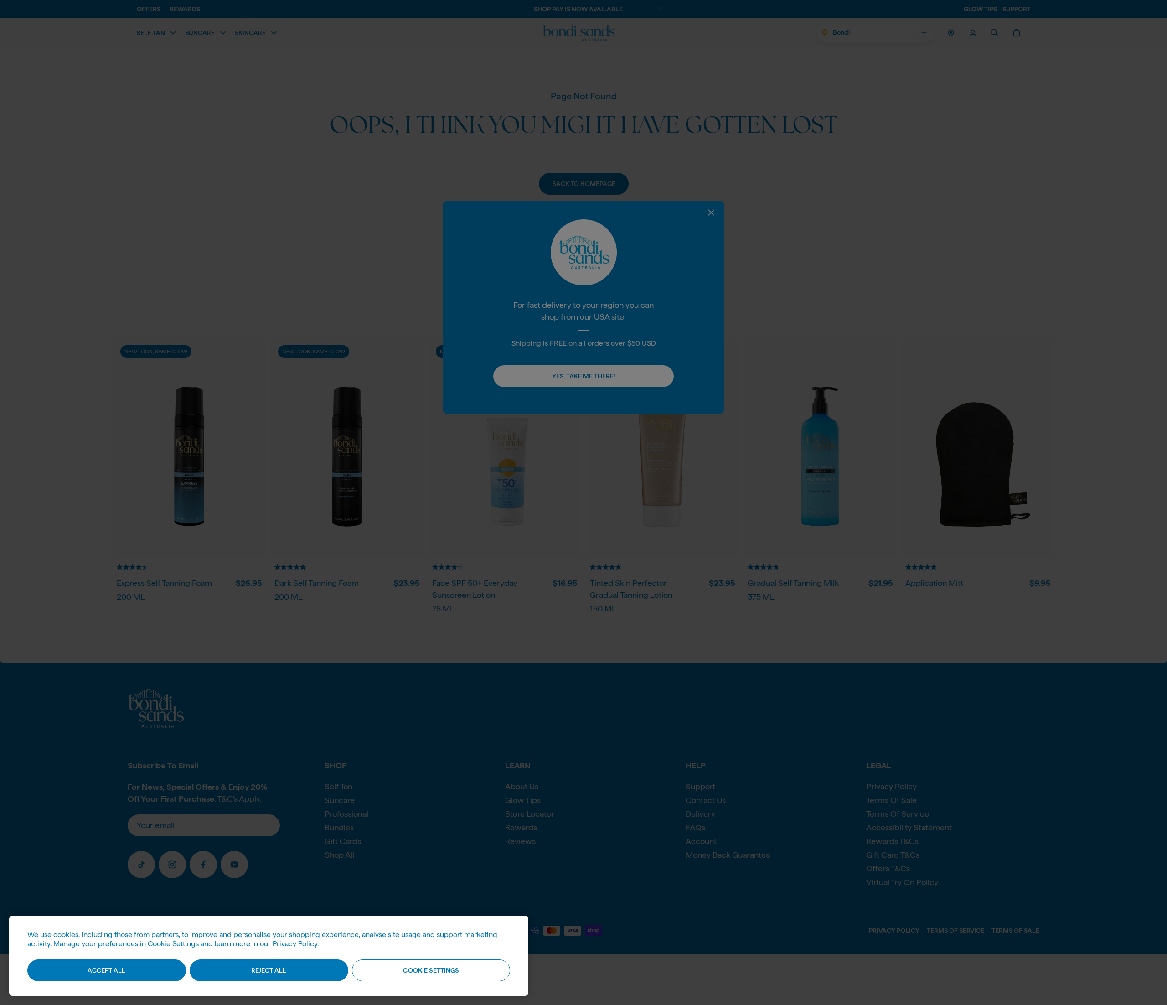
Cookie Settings (431, 970)
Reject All (268, 970)
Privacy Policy (295, 943)
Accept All (106, 970)
